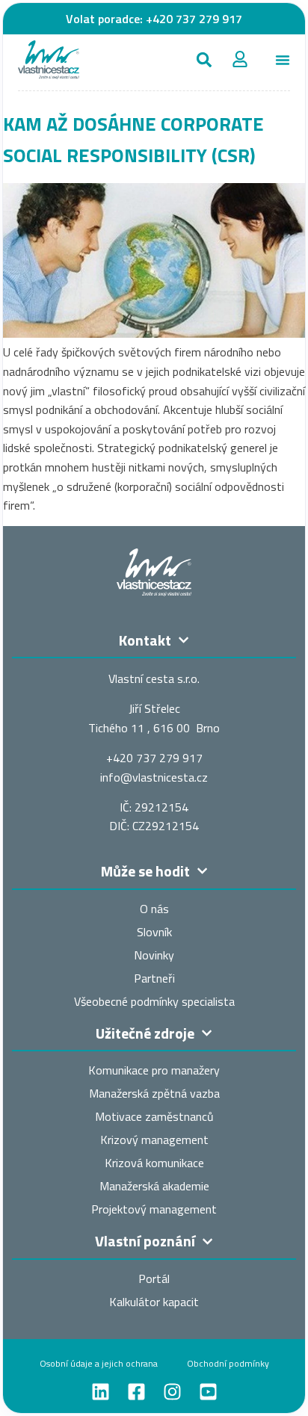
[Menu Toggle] (282, 59)
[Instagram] (172, 1391)
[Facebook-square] (136, 1391)
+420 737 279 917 (194, 19)
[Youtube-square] (208, 1391)
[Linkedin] (100, 1391)
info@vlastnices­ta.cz (154, 777)
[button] (204, 60)
